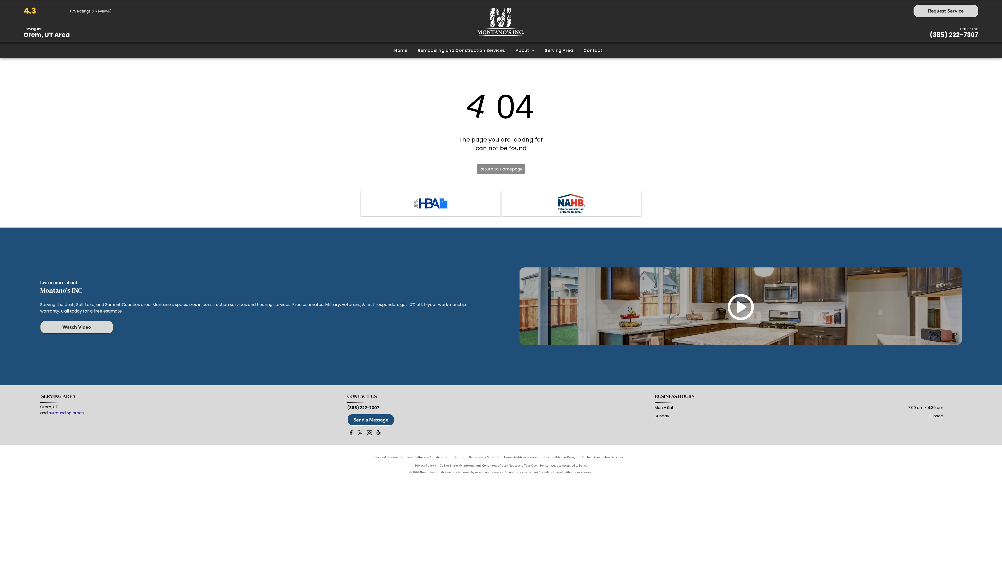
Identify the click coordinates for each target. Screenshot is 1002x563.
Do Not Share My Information (459, 465)
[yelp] (379, 433)
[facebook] (351, 433)
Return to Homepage (501, 169)
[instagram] (369, 433)
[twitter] (360, 433)
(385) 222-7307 (954, 34)
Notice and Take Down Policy (528, 465)
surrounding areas (66, 412)
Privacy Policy (424, 465)
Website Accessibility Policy (569, 465)
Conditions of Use (494, 465)
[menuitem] (401, 50)
